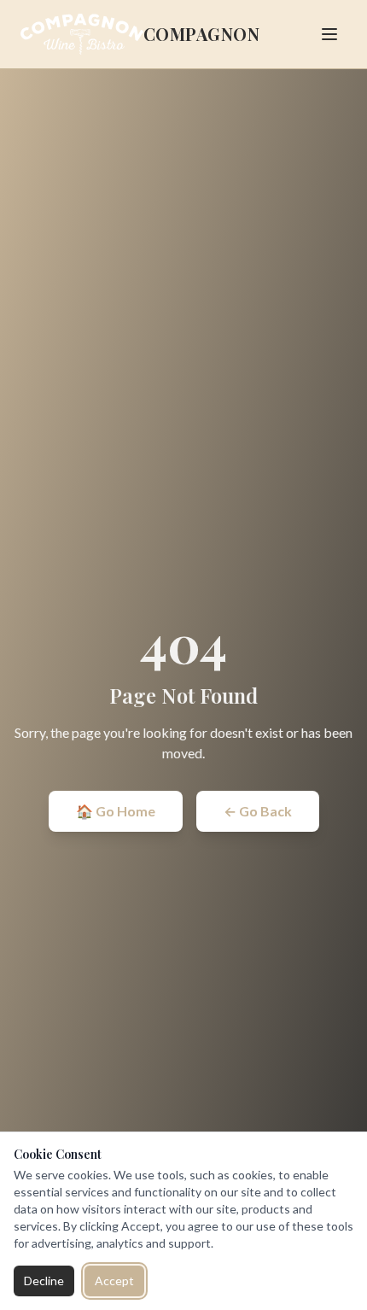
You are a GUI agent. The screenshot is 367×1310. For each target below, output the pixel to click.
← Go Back (258, 811)
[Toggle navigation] (329, 34)
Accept (114, 1280)
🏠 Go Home (115, 811)
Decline (44, 1280)
